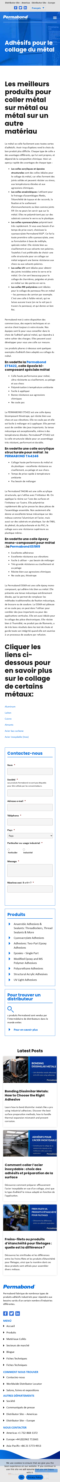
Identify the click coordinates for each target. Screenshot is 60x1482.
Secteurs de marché (17, 1345)
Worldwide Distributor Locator (24, 1384)
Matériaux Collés (16, 1339)
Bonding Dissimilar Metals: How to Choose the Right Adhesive (26, 1095)
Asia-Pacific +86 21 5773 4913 (23, 1446)
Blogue (10, 1352)
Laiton (8, 712)
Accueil (10, 1326)
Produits (11, 1332)
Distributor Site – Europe (43, 2)
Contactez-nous (15, 1377)
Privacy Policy (35, 1477)
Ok (21, 1477)
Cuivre (8, 718)
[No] (46, 1470)
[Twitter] (20, 7)
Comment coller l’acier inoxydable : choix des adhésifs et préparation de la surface (29, 1171)
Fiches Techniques (16, 1358)
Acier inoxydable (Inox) (17, 736)
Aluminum (10, 706)
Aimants (9, 724)
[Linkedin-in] (25, 7)
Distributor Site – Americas (17, 2)
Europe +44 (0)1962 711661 (22, 1439)
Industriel (27, 852)
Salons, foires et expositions (22, 1390)
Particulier (12, 852)
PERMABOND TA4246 (22, 456)
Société (10, 1401)
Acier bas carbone (14, 730)
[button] (38, 7)
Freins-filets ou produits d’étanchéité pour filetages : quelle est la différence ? (28, 1243)
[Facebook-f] (15, 7)
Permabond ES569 (25, 546)
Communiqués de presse (20, 1407)
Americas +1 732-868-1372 (22, 1433)
